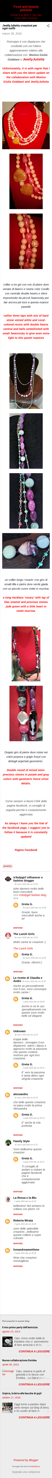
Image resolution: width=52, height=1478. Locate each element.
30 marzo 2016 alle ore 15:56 (34, 908)
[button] (48, 26)
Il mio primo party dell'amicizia (20, 1327)
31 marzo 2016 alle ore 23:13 (26, 1145)
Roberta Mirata (23, 1220)
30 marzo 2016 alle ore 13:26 (26, 884)
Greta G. (27, 904)
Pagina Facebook (26, 849)
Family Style (21, 1141)
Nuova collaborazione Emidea (19, 1360)
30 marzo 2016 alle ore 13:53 (26, 937)
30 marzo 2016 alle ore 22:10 (26, 1035)
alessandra (20, 1094)
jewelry (7, 866)
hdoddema (35, 1466)
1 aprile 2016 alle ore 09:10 (33, 1068)
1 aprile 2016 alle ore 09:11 (33, 1162)
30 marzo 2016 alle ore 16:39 (34, 981)
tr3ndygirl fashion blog (32, 895)
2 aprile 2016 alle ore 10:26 (25, 1224)
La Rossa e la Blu (24, 1197)
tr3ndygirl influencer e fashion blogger (28, 879)
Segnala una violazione (26, 1471)
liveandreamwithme (26, 1249)
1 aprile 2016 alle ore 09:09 (33, 1002)
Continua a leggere (34, 1351)
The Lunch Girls (24, 934)
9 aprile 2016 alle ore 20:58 (25, 1253)
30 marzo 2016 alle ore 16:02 (34, 958)
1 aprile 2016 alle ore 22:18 (25, 1201)
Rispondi (18, 928)
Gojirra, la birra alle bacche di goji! (22, 1393)
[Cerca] (48, 7)
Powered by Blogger (26, 1460)
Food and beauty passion (26, 8)
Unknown (19, 1031)
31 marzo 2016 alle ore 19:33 (26, 1098)
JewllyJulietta (33, 59)
